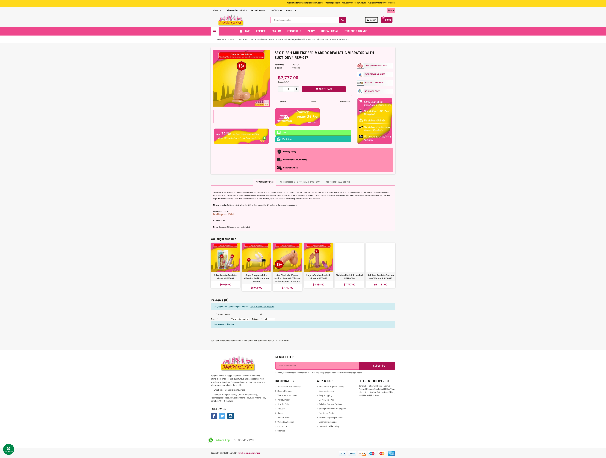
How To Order (275, 10)
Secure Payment (258, 10)
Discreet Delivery (326, 391)
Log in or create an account (262, 306)
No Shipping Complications (331, 417)
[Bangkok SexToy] (231, 20)
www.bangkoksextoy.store (249, 453)
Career (280, 413)
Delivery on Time (326, 400)
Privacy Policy (283, 400)
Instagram (230, 416)
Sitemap (281, 431)
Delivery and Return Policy (288, 386)
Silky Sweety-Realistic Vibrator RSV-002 (225, 277)
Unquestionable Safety (329, 426)
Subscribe (378, 365)
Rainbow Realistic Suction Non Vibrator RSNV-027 (381, 277)
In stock (278, 68)
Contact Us (291, 10)
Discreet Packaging (327, 422)
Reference (279, 64)
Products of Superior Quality (331, 386)
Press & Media (283, 417)
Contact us (282, 426)
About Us (217, 10)
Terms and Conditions (287, 395)
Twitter (222, 416)
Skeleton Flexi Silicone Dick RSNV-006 (349, 277)
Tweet (312, 101)
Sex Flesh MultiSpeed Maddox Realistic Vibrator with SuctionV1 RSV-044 (287, 278)
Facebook (214, 416)
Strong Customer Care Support (332, 408)
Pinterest (344, 101)
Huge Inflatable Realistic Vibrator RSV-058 (318, 277)
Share (282, 101)
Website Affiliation (285, 422)
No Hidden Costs (326, 413)
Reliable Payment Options (330, 404)
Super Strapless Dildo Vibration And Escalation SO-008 (256, 278)
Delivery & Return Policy (236, 10)
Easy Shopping (325, 395)
